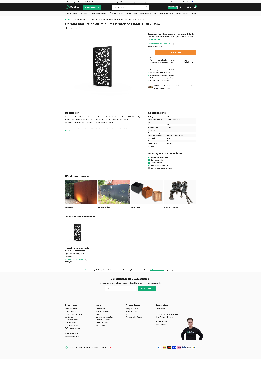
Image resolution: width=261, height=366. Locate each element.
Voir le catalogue (91, 7)
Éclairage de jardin (116, 13)
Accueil (67, 19)
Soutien (99, 305)
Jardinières (84, 13)
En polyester (71, 322)
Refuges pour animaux (72, 328)
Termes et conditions (103, 320)
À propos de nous (133, 305)
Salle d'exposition (132, 311)
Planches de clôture (98, 19)
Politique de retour (102, 322)
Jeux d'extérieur (182, 13)
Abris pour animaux (166, 13)
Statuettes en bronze (72, 333)
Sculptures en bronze (99, 13)
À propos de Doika (132, 309)
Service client (175, 2)
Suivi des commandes (103, 311)
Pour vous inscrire (147, 288)
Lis (68, 130)
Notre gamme (71, 305)
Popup (173, 44)
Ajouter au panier (175, 52)
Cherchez (146, 7)
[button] (153, 51)
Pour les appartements (74, 314)
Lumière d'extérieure (72, 331)
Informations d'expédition (104, 317)
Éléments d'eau (131, 13)
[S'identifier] (189, 7)
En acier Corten (72, 320)
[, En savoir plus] (182, 7)
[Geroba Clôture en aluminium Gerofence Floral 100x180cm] (77, 233)
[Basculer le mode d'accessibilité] (183, 1)
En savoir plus (156, 39)
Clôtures (88, 19)
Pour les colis (71, 311)
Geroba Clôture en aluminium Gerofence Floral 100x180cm (77, 249)
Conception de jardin (78, 19)
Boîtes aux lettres (71, 13)
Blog (127, 314)
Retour (98, 314)
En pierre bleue (72, 325)
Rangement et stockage (148, 13)
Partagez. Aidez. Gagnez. (134, 317)
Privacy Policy (100, 325)
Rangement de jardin (72, 336)
